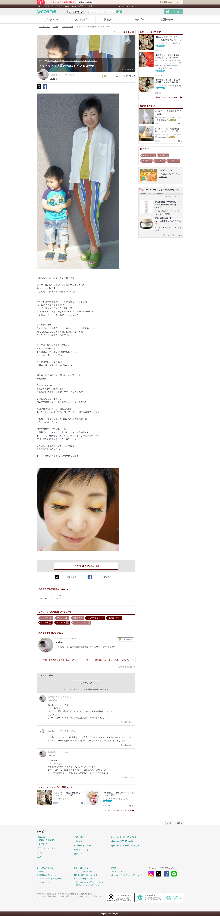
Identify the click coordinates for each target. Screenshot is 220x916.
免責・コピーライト (82, 868)
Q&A (74, 6)
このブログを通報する (126, 667)
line (174, 873)
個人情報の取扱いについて (47, 875)
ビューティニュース (83, 845)
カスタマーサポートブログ (84, 879)
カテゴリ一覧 (118, 6)
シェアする (45, 88)
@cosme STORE (123, 841)
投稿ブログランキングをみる (167, 97)
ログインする (86, 683)
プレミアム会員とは (45, 868)
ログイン (178, 2)
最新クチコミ (80, 854)
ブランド (58, 6)
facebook (166, 873)
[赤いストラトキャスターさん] (61, 734)
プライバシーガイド (45, 882)
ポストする (39, 88)
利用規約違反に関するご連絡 (85, 875)
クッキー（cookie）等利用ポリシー (51, 879)
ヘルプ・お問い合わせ (83, 872)
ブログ (67, 6)
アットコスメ (44, 27)
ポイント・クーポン (46, 848)
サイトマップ (116, 872)
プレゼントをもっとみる (172, 235)
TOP (40, 6)
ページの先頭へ (175, 823)
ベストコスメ (130, 6)
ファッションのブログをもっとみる (117, 810)
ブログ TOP (51, 19)
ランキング (48, 6)
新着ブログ (110, 19)
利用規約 (40, 872)
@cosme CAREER (126, 845)
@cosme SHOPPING (124, 837)
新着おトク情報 (85, 2)
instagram (151, 873)
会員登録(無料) (166, 2)
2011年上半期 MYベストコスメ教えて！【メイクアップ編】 (72, 61)
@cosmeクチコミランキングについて (126, 875)
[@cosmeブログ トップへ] (50, 12)
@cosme (47, 838)
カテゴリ (139, 19)
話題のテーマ (168, 19)
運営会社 (114, 868)
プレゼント (79, 841)
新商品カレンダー (82, 850)
